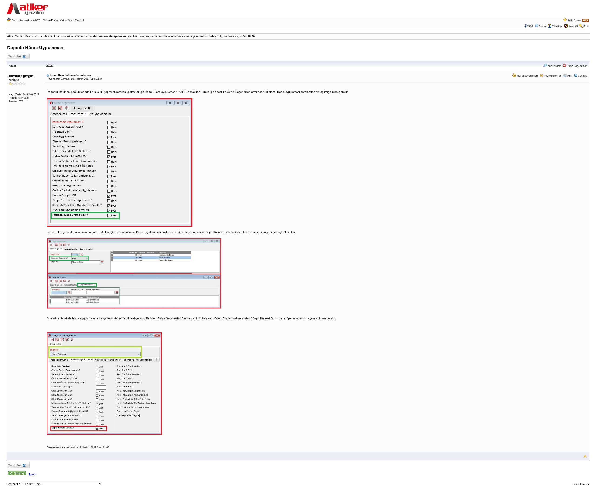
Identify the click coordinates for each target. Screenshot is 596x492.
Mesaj (50, 65)
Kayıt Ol (573, 26)
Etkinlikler (557, 26)
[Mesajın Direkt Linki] (47, 75)
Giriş (586, 26)
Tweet (32, 474)
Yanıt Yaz (14, 56)
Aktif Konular (574, 20)
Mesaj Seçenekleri (527, 75)
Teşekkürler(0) (552, 75)
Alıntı (570, 75)
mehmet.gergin (21, 76)
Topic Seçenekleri (576, 66)
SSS (530, 26)
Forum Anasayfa (21, 20)
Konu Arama (554, 66)
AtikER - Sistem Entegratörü (48, 20)
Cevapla (582, 75)
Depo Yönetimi (75, 20)
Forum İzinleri (580, 484)
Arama (542, 26)
